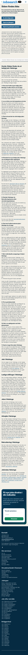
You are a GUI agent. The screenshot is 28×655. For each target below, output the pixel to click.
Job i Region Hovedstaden (8, 604)
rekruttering (22, 41)
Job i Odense (5, 626)
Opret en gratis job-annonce (11, 27)
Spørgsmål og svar (6, 571)
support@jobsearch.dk (8, 539)
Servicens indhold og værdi (9, 559)
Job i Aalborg (5, 628)
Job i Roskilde (5, 636)
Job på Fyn (4, 612)
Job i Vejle (4, 635)
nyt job (6, 41)
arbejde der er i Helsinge (13, 437)
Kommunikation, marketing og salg (11, 587)
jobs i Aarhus (11, 47)
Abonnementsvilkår (7, 556)
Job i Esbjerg (5, 629)
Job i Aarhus (5, 625)
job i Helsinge (15, 368)
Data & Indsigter (6, 570)
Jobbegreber (5, 574)
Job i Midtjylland (6, 617)
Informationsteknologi (7, 586)
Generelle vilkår (6, 557)
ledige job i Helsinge (8, 153)
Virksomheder (5, 576)
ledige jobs (4, 35)
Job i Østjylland (6, 615)
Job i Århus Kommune (7, 602)
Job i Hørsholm (5, 641)
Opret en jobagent (8, 22)
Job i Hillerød (5, 638)
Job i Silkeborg (5, 634)
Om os (3, 553)
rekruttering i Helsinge (11, 466)
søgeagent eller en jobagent (17, 183)
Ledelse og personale (7, 590)
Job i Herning (5, 639)
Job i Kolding (5, 632)
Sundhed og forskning (7, 591)
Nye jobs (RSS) (5, 564)
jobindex (4, 474)
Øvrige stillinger (6, 595)
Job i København (6, 624)
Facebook (2, 547)
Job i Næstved (5, 645)
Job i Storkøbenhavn (7, 607)
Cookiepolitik (5, 561)
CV (9, 245)
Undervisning (5, 593)
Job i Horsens (5, 644)
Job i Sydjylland (6, 618)
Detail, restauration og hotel (9, 583)
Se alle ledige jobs (8, 18)
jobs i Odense (18, 47)
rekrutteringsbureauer (19, 219)
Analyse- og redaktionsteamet (9, 577)
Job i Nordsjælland (6, 608)
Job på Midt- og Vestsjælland (9, 610)
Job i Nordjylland (6, 614)
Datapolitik (4, 560)
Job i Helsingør (5, 642)
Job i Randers (5, 631)
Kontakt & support (6, 554)
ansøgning (4, 245)
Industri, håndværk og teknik (9, 584)
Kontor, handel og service (8, 588)
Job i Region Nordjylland (8, 605)
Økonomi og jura (6, 594)
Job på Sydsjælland (7, 611)
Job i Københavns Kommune (9, 601)
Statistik (4, 573)
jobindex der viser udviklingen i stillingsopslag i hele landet (14, 479)
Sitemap (4, 563)
